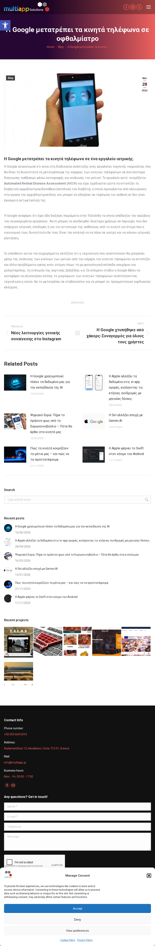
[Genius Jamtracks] (107, 641)
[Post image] (15, 382)
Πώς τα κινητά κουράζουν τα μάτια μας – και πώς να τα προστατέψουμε (49, 453)
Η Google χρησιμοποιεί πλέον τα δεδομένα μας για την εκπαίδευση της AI (50, 381)
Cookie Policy (67, 940)
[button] (5, 25)
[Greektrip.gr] (136, 641)
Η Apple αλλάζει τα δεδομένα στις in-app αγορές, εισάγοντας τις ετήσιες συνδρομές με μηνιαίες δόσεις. (126, 387)
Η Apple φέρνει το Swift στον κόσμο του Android (126, 451)
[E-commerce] (48, 641)
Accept (77, 908)
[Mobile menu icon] (148, 7)
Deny (77, 919)
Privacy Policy (85, 940)
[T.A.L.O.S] (19, 641)
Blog (10, 78)
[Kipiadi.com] (19, 671)
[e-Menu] (77, 641)
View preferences (77, 930)
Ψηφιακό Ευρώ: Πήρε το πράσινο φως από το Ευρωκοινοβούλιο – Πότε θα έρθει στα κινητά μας (51, 423)
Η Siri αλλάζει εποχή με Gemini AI (126, 418)
